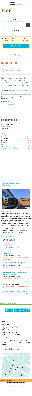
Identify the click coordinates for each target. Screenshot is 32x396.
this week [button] (15, 148)
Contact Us (8, 20)
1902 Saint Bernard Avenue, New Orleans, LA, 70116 (13, 184)
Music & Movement (15, 263)
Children (9, 101)
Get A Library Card (17, 20)
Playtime (6, 253)
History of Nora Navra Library (8, 236)
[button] (16, 30)
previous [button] (4, 148)
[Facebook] (7, 310)
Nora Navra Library (14, 71)
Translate (20, 4)
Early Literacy (11, 103)
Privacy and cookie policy (10, 382)
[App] (28, 310)
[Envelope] (24, 310)
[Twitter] (16, 310)
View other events (16, 46)
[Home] (6, 11)
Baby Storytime (8, 245)
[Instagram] (11, 310)
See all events (27, 293)
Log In (25, 20)
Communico (24, 382)
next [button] (29, 148)
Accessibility (18, 382)
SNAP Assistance (15, 273)
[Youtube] (20, 310)
